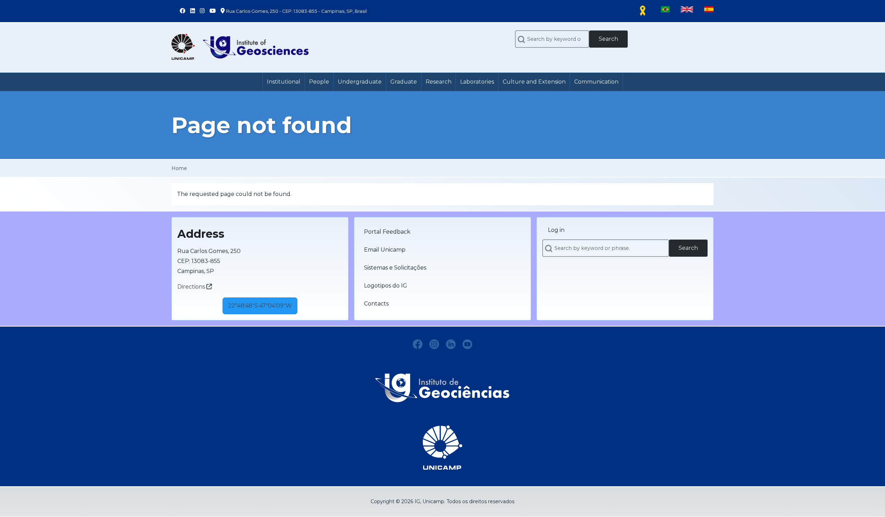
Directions (191, 286)
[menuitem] (284, 82)
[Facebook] (418, 344)
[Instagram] (434, 344)
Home (179, 168)
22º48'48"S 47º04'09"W (260, 305)
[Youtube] (467, 344)
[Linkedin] (451, 344)
